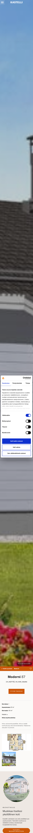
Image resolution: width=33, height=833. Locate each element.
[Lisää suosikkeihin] (31, 668)
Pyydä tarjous (16, 691)
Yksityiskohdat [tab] (17, 383)
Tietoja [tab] (28, 383)
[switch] (28, 421)
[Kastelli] (16, 2)
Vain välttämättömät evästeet (16, 453)
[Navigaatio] (2, 2)
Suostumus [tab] (6, 383)
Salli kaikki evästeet (16, 441)
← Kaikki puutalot (6, 668)
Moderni (16, 668)
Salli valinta (16, 447)
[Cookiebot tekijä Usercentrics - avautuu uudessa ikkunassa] (23, 378)
